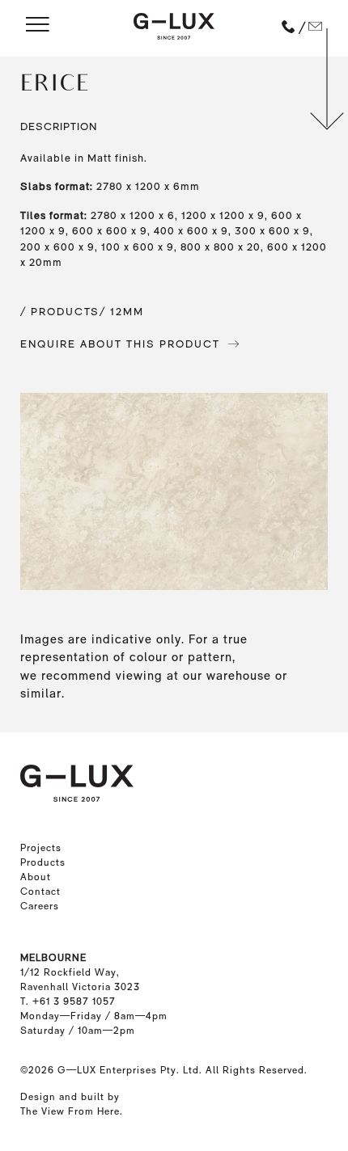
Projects (41, 848)
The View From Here (70, 1111)
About (35, 877)
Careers (39, 906)
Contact (40, 891)
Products (43, 862)
